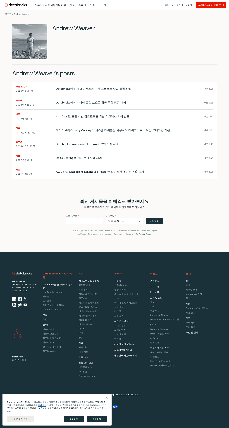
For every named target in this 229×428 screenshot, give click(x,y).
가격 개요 (83, 347)
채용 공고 (190, 312)
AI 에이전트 (120, 325)
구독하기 (154, 221)
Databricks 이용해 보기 (211, 5)
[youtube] (25, 305)
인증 (152, 306)
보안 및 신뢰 (192, 332)
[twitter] (25, 299)
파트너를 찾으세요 (52, 338)
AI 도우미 (83, 289)
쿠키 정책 (42, 405)
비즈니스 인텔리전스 (89, 302)
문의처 (188, 5)
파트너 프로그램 (51, 333)
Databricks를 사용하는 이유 (50, 5)
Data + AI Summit (159, 329)
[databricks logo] (22, 273)
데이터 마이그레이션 (124, 344)
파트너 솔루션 (50, 351)
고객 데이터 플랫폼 (88, 307)
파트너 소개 (48, 342)
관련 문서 (155, 280)
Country (111, 215)
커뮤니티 (154, 292)
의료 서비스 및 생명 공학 (126, 293)
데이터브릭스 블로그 (160, 352)
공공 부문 (119, 307)
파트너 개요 (48, 329)
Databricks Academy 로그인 (164, 319)
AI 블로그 (154, 356)
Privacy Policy (144, 234)
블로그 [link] (8, 14)
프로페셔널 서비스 (123, 349)
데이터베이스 (85, 320)
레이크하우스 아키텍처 (54, 305)
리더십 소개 (191, 289)
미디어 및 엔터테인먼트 (125, 302)
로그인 (179, 5)
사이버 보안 (120, 334)
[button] (172, 5)
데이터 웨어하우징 (88, 315)
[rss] (14, 305)
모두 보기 (119, 315)
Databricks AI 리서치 (53, 309)
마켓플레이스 (85, 367)
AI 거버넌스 (120, 330)
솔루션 (82, 5)
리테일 (117, 311)
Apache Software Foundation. (125, 394)
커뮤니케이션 (120, 285)
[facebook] (20, 299)
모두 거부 (73, 419)
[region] (57, 410)
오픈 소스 (83, 357)
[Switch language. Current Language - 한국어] (166, 5)
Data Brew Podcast (160, 361)
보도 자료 (190, 322)
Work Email (72, 215)
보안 (81, 333)
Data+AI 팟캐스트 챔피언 (162, 365)
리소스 (93, 5)
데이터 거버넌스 (87, 324)
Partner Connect (87, 376)
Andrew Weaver (22, 14)
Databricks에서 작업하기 (198, 308)
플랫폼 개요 (84, 285)
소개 (103, 5)
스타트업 (47, 300)
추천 (45, 319)
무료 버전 (155, 310)
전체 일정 (155, 342)
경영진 (46, 296)
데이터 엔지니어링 (88, 311)
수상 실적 (190, 326)
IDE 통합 (83, 371)
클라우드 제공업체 (52, 346)
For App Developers (53, 292)
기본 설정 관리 (20, 419)
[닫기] (106, 397)
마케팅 (117, 338)
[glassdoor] (20, 305)
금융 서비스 (120, 289)
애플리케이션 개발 (88, 293)
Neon (81, 328)
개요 (188, 285)
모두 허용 (96, 419)
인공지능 (83, 298)
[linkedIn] (14, 299)
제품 (72, 5)
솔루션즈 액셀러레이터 (125, 355)
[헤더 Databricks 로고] (15, 5)
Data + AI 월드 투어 (159, 333)
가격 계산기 (84, 351)
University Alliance (159, 315)
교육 (152, 302)
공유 (81, 337)
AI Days (154, 338)
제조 (116, 298)
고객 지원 (155, 286)
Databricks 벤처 (194, 293)
